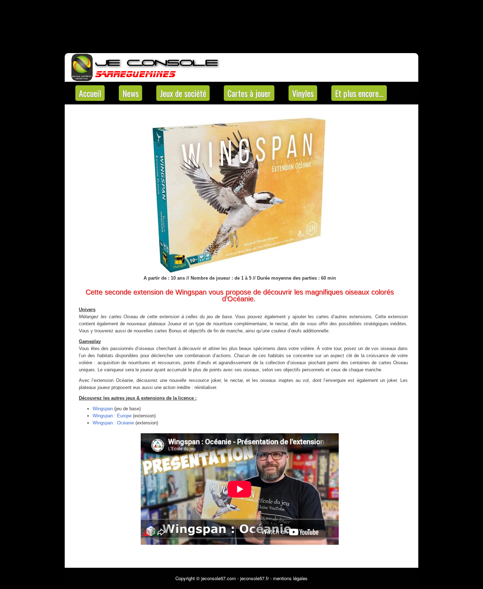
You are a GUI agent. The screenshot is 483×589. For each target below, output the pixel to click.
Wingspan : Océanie (113, 422)
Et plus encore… (359, 93)
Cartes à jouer (249, 93)
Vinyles (303, 93)
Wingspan (103, 408)
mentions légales (290, 578)
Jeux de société (183, 93)
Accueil (90, 93)
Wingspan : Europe (112, 415)
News (130, 93)
